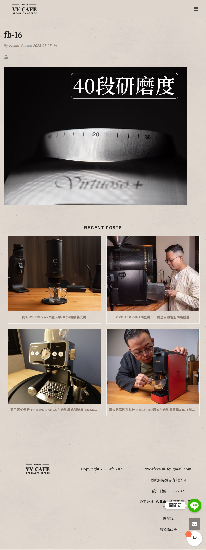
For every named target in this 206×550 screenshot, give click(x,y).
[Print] (8, 56)
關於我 (168, 518)
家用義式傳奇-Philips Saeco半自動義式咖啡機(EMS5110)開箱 (55, 410)
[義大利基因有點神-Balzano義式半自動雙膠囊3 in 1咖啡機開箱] (153, 366)
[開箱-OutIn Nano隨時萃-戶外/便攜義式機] (54, 273)
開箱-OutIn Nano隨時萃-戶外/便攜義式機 (54, 317)
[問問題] (194, 505)
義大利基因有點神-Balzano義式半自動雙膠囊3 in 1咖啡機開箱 (154, 410)
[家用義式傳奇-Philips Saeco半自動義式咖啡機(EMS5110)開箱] (54, 366)
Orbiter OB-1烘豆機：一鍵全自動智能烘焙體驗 (153, 317)
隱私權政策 (168, 529)
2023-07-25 (42, 46)
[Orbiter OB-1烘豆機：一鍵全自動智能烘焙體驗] (153, 273)
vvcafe (14, 46)
